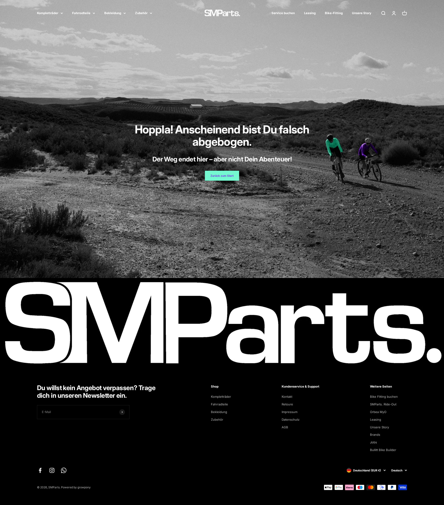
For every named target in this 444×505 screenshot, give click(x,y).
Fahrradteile (81, 13)
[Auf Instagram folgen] (52, 470)
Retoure (287, 404)
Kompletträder (47, 13)
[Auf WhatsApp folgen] (64, 470)
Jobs (373, 442)
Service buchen (283, 13)
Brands (375, 434)
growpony (84, 487)
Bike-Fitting (334, 13)
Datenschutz (290, 419)
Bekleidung (112, 13)
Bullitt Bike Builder (383, 450)
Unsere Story (361, 13)
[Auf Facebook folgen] (40, 470)
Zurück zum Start (222, 175)
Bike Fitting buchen (384, 396)
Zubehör (141, 13)
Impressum (289, 412)
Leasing (310, 13)
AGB (285, 427)
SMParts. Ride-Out (383, 404)
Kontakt (287, 396)
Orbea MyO (378, 412)
